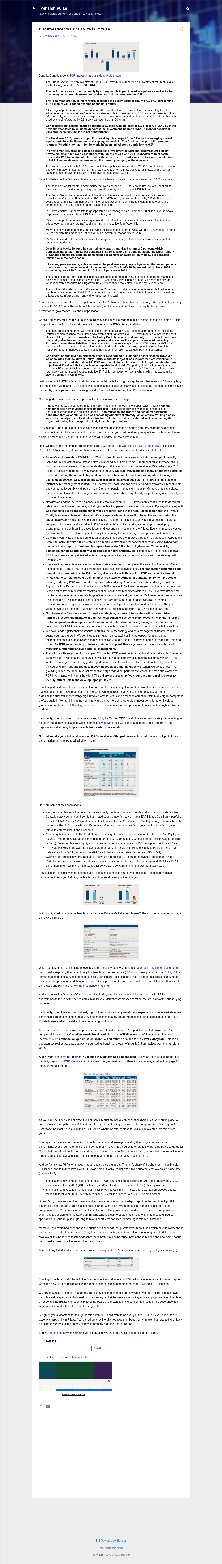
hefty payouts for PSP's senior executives (68, 1061)
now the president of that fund (91, 985)
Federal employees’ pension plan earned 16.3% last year (138, 179)
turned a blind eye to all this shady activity (112, 994)
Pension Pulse (53, 8)
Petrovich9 (118, 1548)
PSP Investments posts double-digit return (96, 75)
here (126, 302)
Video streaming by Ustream (73, 1395)
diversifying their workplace (116, 722)
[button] (181, 29)
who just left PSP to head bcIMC (142, 445)
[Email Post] (48, 1407)
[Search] (188, 9)
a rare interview (57, 1332)
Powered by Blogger (113, 1540)
